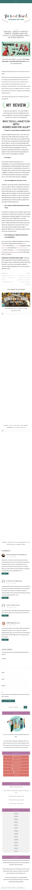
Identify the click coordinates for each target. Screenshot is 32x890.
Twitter (10, 65)
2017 (16, 837)
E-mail (17, 772)
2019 (16, 831)
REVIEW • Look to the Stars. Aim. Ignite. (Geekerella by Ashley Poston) (16, 426)
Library (26, 68)
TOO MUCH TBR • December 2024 (16, 796)
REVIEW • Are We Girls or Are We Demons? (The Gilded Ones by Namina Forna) (16, 543)
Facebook (17, 759)
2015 (16, 842)
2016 (16, 839)
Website (5, 65)
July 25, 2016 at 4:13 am (11, 625)
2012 (16, 851)
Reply (5, 573)
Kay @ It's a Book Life (11, 605)
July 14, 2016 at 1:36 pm (11, 583)
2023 (16, 819)
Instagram (17, 766)
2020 (16, 828)
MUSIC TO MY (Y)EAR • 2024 (16, 787)
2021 (16, 825)
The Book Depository (13, 68)
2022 (16, 822)
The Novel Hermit (16, 18)
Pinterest (17, 769)
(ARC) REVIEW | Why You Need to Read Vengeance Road (16, 309)
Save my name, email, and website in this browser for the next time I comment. (15, 695)
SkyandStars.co (20, 888)
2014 (16, 845)
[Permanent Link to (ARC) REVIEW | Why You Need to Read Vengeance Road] (16, 300)
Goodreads (15, 65)
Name (3, 672)
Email (3, 679)
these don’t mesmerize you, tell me (12, 252)
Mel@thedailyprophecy (11, 623)
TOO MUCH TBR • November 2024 (16, 800)
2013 (16, 848)
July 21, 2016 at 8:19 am (11, 607)
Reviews (16, 29)
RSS (17, 775)
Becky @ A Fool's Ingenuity (13, 581)
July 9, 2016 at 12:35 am (11, 556)
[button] (16, 1)
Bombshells (4, 247)
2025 (16, 813)
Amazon (21, 65)
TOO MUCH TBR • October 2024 (16, 803)
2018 (16, 834)
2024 (16, 816)
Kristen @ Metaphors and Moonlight (15, 554)
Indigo (21, 68)
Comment (4, 658)
